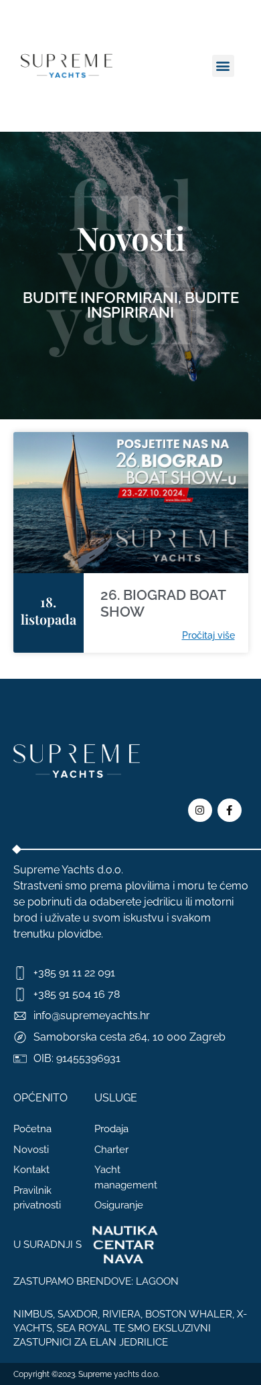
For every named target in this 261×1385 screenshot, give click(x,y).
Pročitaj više (208, 635)
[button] (223, 66)
